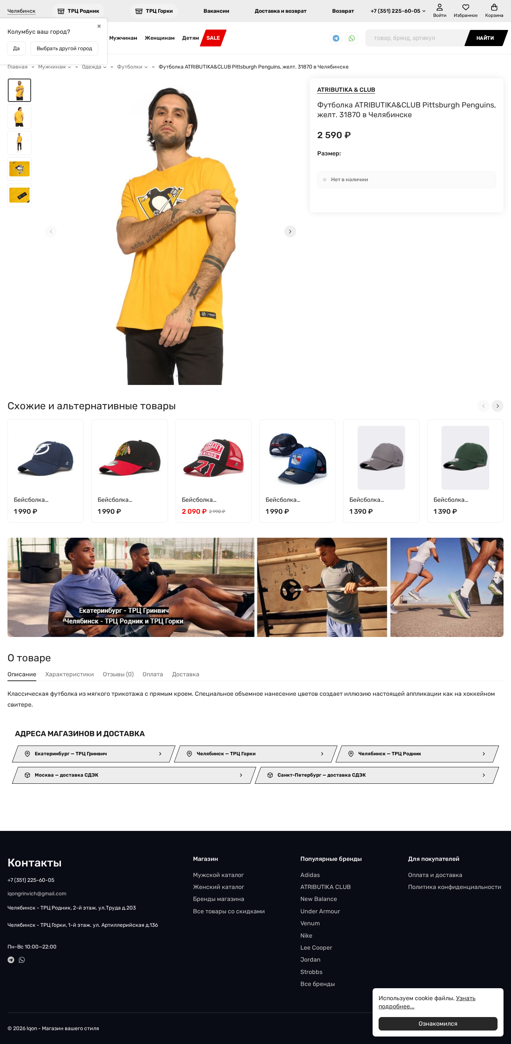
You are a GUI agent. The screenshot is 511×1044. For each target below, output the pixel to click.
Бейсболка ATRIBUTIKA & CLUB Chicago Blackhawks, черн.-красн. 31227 (127, 500)
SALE (213, 38)
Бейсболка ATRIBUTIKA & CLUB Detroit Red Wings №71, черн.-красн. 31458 (210, 500)
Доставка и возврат (281, 11)
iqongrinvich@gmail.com (36, 893)
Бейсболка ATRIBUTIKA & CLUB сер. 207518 (377, 500)
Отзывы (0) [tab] (118, 674)
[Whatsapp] (352, 38)
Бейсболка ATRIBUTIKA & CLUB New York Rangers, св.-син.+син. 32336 (295, 500)
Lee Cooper (316, 947)
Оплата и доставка (435, 874)
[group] (170, 231)
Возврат (343, 11)
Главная (17, 67)
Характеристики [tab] (69, 674)
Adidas (310, 874)
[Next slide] (290, 231)
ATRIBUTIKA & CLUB (346, 89)
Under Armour (320, 911)
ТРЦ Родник (83, 11)
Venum (310, 923)
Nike (306, 935)
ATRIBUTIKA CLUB (325, 886)
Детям (190, 38)
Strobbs (311, 971)
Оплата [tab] (153, 674)
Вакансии (216, 11)
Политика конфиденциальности (454, 886)
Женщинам (160, 38)
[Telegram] (336, 38)
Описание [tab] (21, 674)
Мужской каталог (218, 874)
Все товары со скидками (229, 911)
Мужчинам (123, 38)
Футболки (130, 67)
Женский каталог (218, 886)
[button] (170, 375)
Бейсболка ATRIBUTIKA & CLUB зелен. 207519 (462, 500)
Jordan (310, 959)
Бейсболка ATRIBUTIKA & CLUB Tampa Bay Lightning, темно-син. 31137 (44, 500)
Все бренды (317, 983)
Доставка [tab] (185, 674)
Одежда (91, 67)
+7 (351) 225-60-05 (395, 11)
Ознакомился (438, 1023)
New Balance (318, 898)
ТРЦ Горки (159, 11)
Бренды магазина (218, 898)
